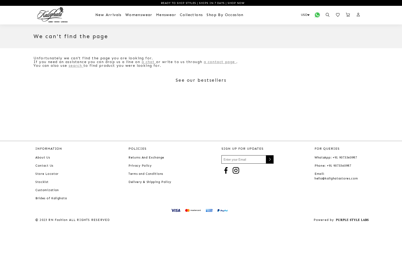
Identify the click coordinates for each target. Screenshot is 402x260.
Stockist (42, 182)
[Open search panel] (327, 15)
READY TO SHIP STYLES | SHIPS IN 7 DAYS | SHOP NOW (202, 3)
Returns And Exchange (146, 157)
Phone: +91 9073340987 (333, 165)
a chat (149, 62)
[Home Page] (52, 15)
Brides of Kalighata (51, 198)
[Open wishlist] (338, 15)
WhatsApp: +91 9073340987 (336, 157)
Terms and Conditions (145, 174)
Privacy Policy (140, 165)
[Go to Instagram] (236, 170)
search (76, 65)
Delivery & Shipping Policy (149, 182)
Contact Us (44, 165)
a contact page (220, 62)
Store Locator (47, 174)
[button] (358, 15)
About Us (42, 157)
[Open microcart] (348, 15)
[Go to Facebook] (226, 170)
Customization (47, 190)
